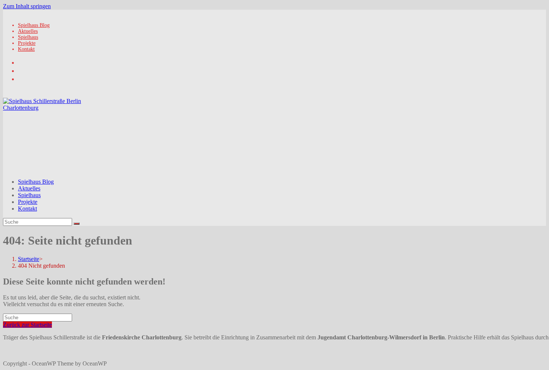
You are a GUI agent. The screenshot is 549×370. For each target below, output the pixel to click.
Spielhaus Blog (34, 25)
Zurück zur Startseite (27, 324)
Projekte (26, 43)
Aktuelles (28, 31)
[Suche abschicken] (77, 224)
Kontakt (26, 49)
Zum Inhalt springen (27, 6)
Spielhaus (28, 37)
